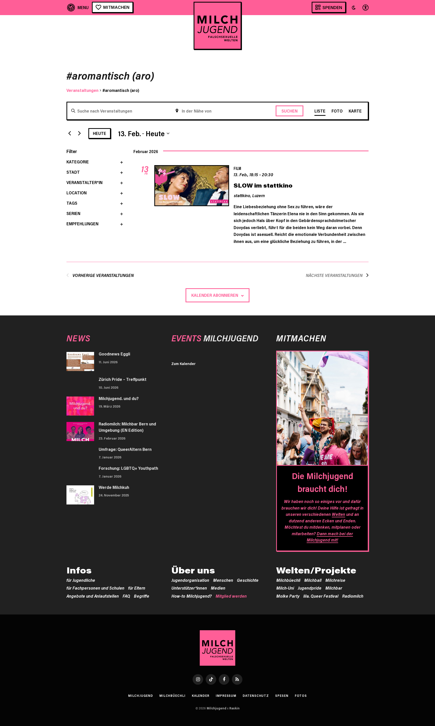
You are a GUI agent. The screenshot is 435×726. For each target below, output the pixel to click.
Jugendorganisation (190, 580)
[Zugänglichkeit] (365, 7)
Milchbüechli (288, 580)
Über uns (193, 570)
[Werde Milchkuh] (80, 494)
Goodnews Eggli (114, 353)
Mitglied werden (231, 596)
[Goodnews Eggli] (80, 361)
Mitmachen (116, 7)
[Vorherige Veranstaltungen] (69, 133)
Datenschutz (256, 696)
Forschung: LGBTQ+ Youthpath (128, 468)
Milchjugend (140, 696)
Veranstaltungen (82, 90)
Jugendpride (309, 588)
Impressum (226, 696)
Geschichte (248, 580)
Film (237, 168)
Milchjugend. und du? (119, 398)
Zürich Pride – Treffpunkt (123, 379)
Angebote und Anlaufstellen (92, 596)
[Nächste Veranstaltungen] (79, 133)
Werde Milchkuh (114, 487)
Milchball (312, 580)
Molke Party (288, 596)
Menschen (223, 580)
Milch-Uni (285, 588)
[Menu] (77, 7)
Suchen (289, 111)
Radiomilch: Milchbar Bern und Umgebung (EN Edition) (127, 427)
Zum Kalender (183, 363)
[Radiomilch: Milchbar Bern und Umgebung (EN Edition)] (80, 431)
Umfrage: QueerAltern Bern (125, 449)
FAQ (126, 596)
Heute (99, 133)
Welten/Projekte (316, 570)
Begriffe (141, 596)
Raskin (234, 708)
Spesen (281, 696)
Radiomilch (352, 596)
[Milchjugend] (217, 26)
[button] (354, 8)
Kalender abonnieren (214, 295)
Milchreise (335, 580)
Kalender (200, 696)
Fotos (301, 696)
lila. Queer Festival (320, 596)
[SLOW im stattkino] (191, 186)
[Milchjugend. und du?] (80, 406)
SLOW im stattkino (263, 185)
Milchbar (333, 588)
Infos (79, 570)
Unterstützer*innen (189, 588)
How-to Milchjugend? (191, 596)
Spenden (332, 7)
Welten (338, 514)
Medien (218, 588)
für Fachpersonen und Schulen (95, 588)
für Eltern (136, 588)
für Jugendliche (80, 580)
